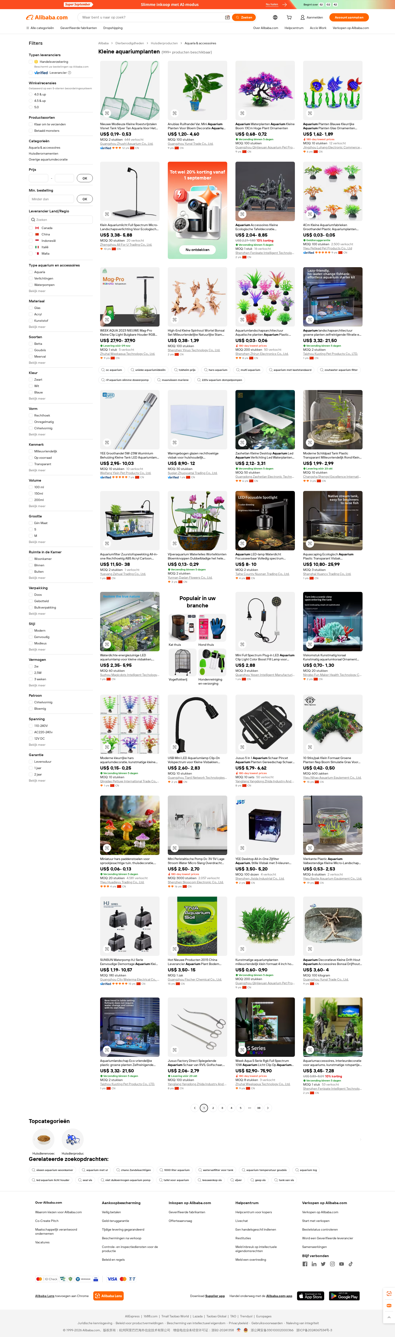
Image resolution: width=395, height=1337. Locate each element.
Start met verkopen (316, 1221)
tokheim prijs (187, 370)
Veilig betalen (111, 1212)
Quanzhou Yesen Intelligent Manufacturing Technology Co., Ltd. (265, 675)
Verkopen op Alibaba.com (320, 1212)
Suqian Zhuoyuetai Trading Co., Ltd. (192, 473)
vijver (238, 1180)
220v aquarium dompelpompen (222, 380)
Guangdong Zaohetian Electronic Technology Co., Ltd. (265, 476)
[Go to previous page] (195, 1108)
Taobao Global (216, 1316)
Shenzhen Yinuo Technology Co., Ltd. (194, 350)
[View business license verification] (239, 1330)
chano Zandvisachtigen (136, 1170)
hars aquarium (218, 370)
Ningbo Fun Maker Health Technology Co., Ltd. (333, 675)
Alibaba (103, 43)
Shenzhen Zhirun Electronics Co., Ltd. (261, 354)
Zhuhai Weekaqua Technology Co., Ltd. (127, 354)
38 (258, 1108)
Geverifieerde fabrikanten (187, 1212)
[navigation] (61, 576)
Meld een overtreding (250, 1259)
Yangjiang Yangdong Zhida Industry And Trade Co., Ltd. (265, 781)
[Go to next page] (268, 1108)
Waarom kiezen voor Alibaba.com (58, 1212)
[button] (227, 17)
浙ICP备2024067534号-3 (314, 1330)
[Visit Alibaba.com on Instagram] (332, 1264)
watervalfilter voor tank (218, 1170)
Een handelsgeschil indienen (255, 1229)
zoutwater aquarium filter (341, 370)
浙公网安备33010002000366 (272, 1330)
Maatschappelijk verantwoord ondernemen (56, 1231)
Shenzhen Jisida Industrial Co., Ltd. (259, 878)
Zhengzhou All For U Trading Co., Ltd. (126, 244)
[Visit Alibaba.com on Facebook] (305, 1264)
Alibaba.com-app (279, 1296)
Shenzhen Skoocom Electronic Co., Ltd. (196, 882)
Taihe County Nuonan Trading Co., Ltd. (262, 574)
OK (85, 178)
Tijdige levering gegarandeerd (123, 1229)
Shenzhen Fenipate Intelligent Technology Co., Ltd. (265, 253)
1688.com (150, 1316)
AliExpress (132, 1316)
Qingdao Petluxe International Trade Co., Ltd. (130, 781)
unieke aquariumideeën (150, 370)
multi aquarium (250, 370)
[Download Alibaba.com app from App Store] (310, 1295)
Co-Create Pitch (47, 1221)
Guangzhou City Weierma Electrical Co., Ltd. (130, 979)
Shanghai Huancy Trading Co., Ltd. (327, 574)
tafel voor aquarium (176, 1180)
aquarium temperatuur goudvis (266, 1170)
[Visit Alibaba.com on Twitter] (323, 1264)
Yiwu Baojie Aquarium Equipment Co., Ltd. (332, 878)
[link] (389, 1294)
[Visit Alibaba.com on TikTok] (350, 1264)
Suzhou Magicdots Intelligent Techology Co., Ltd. (130, 675)
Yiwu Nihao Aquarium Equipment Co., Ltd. (332, 777)
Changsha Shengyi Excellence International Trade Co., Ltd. (333, 476)
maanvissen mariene (175, 380)
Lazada (198, 1316)
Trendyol (246, 1316)
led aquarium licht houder (52, 1180)
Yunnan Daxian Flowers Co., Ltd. (190, 577)
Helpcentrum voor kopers (253, 1212)
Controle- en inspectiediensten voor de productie (130, 1249)
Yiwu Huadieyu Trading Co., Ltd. (122, 882)
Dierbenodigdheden (129, 43)
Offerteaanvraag (180, 1221)
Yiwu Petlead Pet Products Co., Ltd (327, 248)
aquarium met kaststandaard (292, 370)
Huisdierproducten (164, 43)
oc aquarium (114, 370)
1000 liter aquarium (177, 1170)
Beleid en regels (113, 1259)
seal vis (87, 1180)
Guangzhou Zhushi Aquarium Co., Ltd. (126, 143)
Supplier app (215, 1296)
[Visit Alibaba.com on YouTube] (341, 1264)
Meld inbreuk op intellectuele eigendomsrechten (256, 1249)
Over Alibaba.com (48, 1202)
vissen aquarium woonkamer (54, 1170)
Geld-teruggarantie (115, 1221)
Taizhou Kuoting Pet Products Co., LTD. (330, 354)
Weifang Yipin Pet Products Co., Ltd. (125, 473)
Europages (264, 1316)
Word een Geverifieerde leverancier (327, 1238)
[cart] (290, 18)
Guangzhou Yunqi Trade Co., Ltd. (190, 143)
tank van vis (286, 1180)
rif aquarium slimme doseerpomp (127, 380)
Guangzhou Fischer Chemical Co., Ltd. (195, 979)
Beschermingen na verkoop (121, 1238)
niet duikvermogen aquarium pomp (127, 1180)
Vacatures (42, 1242)
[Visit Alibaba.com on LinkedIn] (314, 1264)
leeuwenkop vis (212, 1180)
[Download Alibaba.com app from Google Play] (344, 1295)
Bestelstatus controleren (320, 1229)
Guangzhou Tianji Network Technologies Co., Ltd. (197, 777)
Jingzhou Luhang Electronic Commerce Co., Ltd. (333, 147)
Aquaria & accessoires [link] (200, 43)
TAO (233, 1316)
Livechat (241, 1221)
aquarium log (308, 1170)
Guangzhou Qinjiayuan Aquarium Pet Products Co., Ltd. (265, 147)
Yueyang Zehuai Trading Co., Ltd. (123, 574)
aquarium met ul (97, 1170)
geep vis (260, 1180)
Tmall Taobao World (175, 1316)
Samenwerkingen (314, 1247)
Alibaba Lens (44, 1296)
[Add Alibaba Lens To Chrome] (108, 1295)
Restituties (243, 1238)
